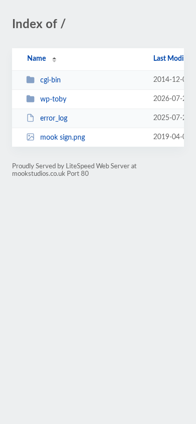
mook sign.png (62, 137)
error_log (53, 118)
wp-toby (53, 99)
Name (36, 58)
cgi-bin (50, 80)
